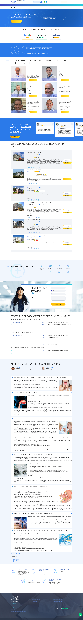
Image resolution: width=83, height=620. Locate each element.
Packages (9, 5)
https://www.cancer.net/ (16, 559)
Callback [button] (33, 610)
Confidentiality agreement (15, 605)
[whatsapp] (80, 614)
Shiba (45, 524)
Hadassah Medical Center (34, 169)
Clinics (31, 5)
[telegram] (47, 2)
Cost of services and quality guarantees (59, 606)
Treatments (20, 5)
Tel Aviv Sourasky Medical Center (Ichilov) (39, 202)
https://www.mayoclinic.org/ (16, 558)
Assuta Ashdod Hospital (33, 219)
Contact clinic (58, 304)
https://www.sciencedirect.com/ (17, 561)
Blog (73, 5)
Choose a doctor (16, 21)
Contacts (63, 5)
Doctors (42, 5)
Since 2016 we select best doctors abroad (21, 2)
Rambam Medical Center (34, 152)
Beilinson (37, 524)
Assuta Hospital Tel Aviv (34, 186)
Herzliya (40, 524)
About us (52, 5)
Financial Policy (13, 609)
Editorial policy (13, 607)
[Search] (41, 2)
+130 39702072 (35, 608)
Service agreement (13, 603)
